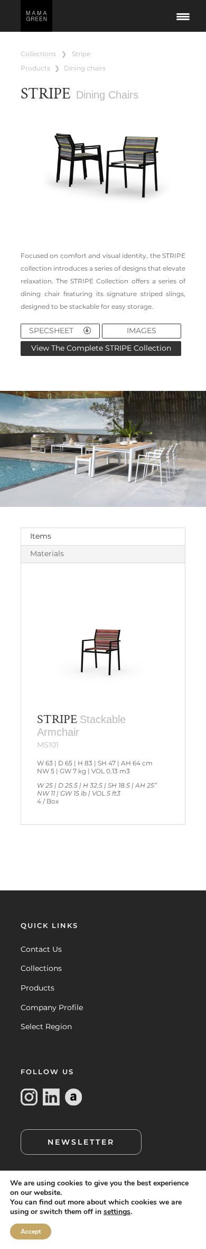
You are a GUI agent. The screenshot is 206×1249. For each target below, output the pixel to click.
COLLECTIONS (38, 54)
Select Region (46, 1026)
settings (117, 1212)
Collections (41, 968)
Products (37, 988)
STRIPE (81, 54)
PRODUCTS (35, 68)
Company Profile (52, 1007)
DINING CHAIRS (85, 68)
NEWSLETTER (81, 1142)
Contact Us (41, 949)
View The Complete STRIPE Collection (101, 348)
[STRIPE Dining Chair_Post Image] (103, 217)
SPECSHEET (52, 330)
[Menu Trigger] (183, 15)
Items (40, 536)
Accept (31, 1231)
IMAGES (141, 330)
